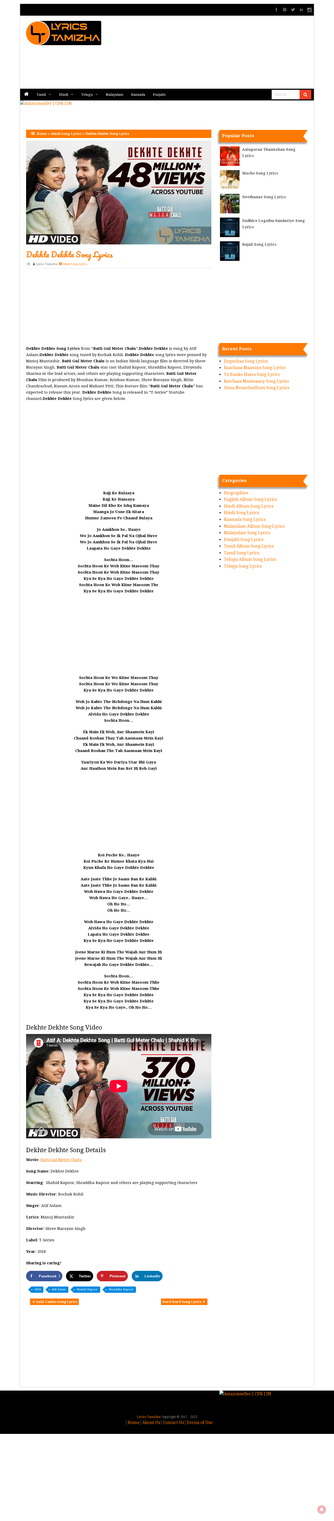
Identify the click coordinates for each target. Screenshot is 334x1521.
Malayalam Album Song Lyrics (254, 526)
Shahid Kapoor (87, 1289)
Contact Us (173, 1422)
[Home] (26, 94)
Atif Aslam (59, 1289)
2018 (37, 1289)
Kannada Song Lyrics (245, 519)
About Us (151, 1422)
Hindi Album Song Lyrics (248, 506)
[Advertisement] (227, 52)
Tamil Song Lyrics (241, 552)
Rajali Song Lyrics (259, 244)
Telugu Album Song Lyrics (250, 559)
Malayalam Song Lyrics (247, 532)
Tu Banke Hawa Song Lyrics (252, 374)
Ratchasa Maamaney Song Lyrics (256, 381)
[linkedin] (301, 9)
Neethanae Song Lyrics (264, 197)
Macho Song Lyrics (260, 173)
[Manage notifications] (322, 1509)
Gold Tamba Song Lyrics (56, 1302)
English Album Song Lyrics (250, 499)
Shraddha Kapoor (121, 1289)
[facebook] (276, 9)
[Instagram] (310, 9)
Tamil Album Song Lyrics (249, 546)
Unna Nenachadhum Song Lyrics (256, 387)
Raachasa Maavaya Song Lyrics (254, 367)
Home (42, 134)
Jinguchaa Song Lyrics (246, 361)
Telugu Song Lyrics (243, 566)
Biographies (236, 492)
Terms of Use (200, 1422)
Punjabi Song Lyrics (243, 539)
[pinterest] (285, 9)
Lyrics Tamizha (46, 264)
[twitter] (293, 9)
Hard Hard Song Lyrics (182, 1302)
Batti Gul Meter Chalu (61, 1159)
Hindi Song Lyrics (66, 134)
